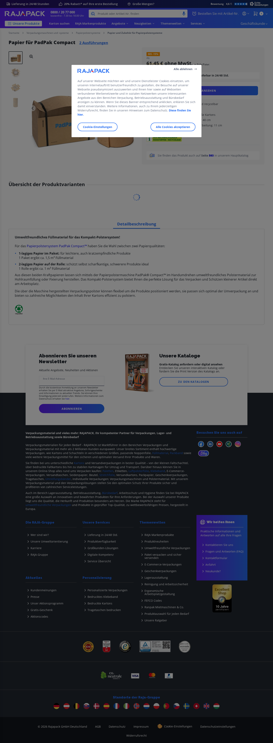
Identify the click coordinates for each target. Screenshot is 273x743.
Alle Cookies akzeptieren (173, 127)
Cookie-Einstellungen (97, 127)
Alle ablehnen (183, 69)
